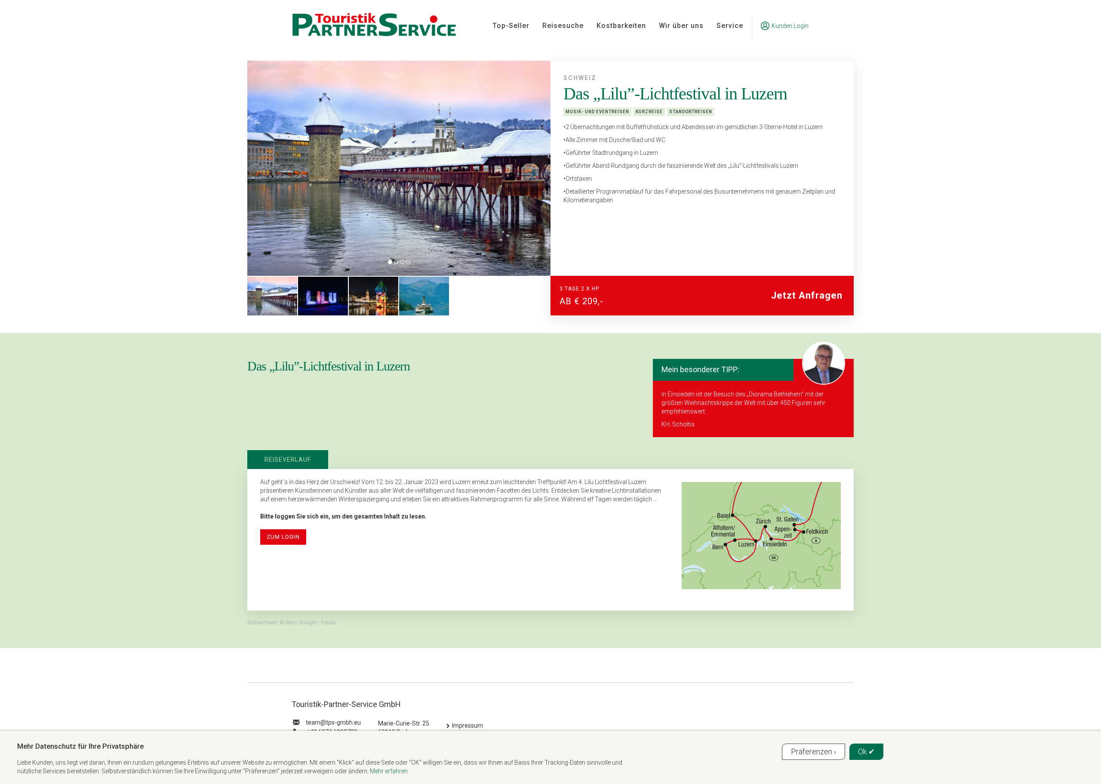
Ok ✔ (866, 751)
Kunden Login (790, 25)
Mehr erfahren (389, 771)
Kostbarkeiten (621, 26)
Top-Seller (510, 26)
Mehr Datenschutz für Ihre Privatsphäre (80, 746)
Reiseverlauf (287, 459)
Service (730, 26)
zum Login (283, 537)
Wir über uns (681, 26)
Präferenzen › (813, 751)
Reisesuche (563, 26)
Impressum (467, 725)
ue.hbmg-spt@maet (333, 722)
